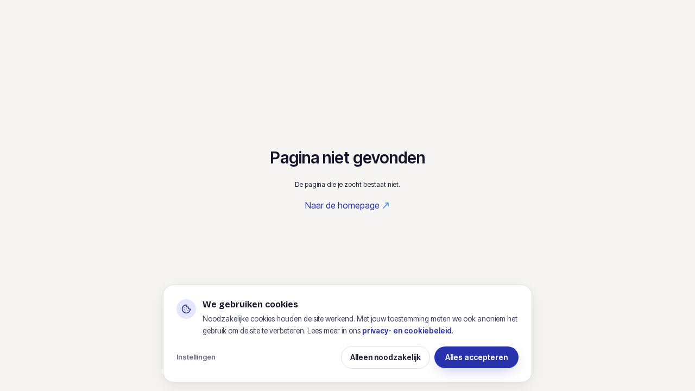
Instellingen (196, 356)
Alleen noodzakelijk (385, 357)
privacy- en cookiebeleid (407, 330)
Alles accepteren (476, 357)
